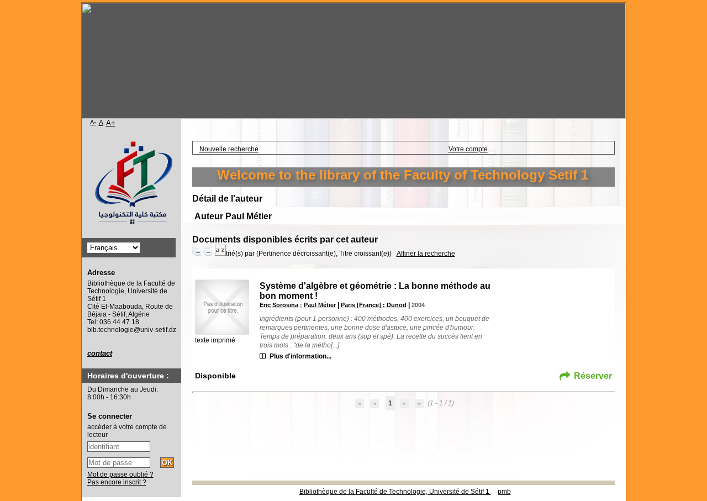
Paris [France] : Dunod (374, 305)
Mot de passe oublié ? (120, 474)
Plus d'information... (300, 356)
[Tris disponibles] (220, 253)
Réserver (593, 376)
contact (99, 353)
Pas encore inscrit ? (116, 482)
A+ (110, 123)
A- (93, 122)
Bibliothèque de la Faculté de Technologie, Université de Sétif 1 (395, 491)
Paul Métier (320, 305)
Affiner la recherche (426, 253)
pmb (504, 491)
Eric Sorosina (279, 305)
